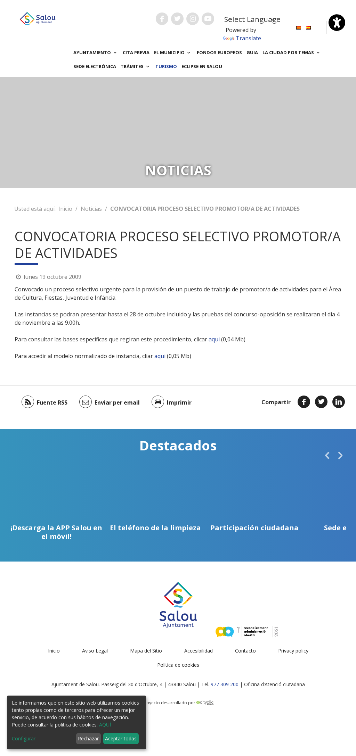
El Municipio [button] (170, 52)
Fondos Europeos (219, 52)
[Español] (308, 27)
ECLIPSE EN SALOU (201, 66)
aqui (214, 339)
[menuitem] (298, 27)
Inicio (65, 209)
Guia (252, 52)
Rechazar (88, 738)
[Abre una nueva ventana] (162, 19)
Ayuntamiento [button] (92, 52)
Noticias (91, 209)
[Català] (298, 27)
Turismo (166, 66)
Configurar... (25, 738)
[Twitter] (321, 402)
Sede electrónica (94, 66)
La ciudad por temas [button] (288, 52)
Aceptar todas (121, 738)
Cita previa (136, 52)
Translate (248, 38)
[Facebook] (304, 402)
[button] (327, 455)
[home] (37, 18)
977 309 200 (224, 684)
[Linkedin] (338, 402)
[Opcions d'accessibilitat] (337, 22)
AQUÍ (105, 724)
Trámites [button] (133, 66)
